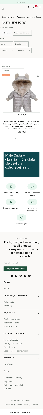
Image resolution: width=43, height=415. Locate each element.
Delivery (27, 405)
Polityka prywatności (13, 385)
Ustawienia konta (11, 322)
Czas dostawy (10, 347)
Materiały (8, 305)
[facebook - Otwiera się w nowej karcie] (11, 275)
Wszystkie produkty (25, 17)
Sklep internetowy (19, 412)
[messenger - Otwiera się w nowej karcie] (25, 275)
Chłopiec (7, 33)
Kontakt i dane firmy (13, 377)
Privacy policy (10, 405)
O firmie (7, 388)
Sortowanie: (6, 66)
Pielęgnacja (9, 302)
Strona (17, 139)
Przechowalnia (10, 326)
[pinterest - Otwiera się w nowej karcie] (20, 275)
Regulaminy (9, 381)
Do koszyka (22, 115)
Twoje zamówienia (12, 319)
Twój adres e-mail (11, 263)
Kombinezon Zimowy (22, 33)
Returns (19, 405)
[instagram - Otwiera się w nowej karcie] (16, 275)
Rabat (6, 288)
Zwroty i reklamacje (13, 343)
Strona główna (8, 17)
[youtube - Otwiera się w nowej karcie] (29, 275)
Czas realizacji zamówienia (16, 351)
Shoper (27, 401)
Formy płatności (11, 340)
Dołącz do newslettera (15, 268)
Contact (35, 405)
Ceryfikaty (8, 364)
